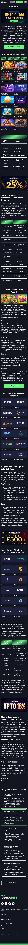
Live (10, 58)
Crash (16, 58)
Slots (22, 58)
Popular (3, 58)
